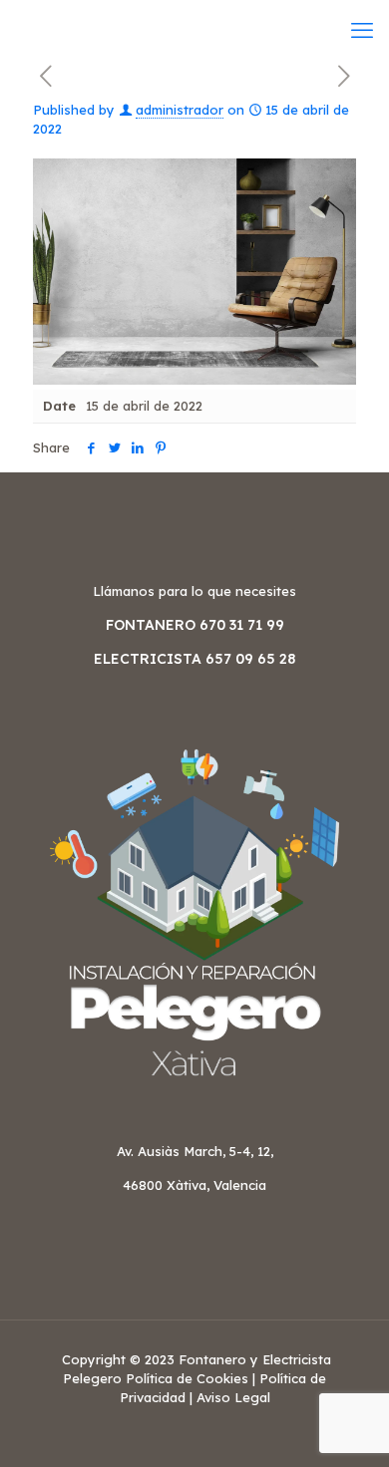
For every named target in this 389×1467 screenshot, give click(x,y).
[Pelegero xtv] (19, 30)
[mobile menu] (362, 30)
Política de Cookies (187, 1378)
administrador (179, 110)
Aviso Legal (233, 1397)
